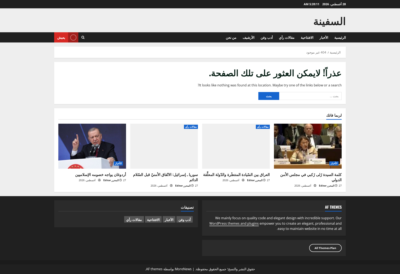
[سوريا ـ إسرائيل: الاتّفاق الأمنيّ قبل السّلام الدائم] (164, 146)
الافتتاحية (307, 37)
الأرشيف (248, 37)
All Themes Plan (325, 248)
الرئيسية (340, 37)
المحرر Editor (326, 185)
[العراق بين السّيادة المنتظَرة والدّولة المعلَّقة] (236, 146)
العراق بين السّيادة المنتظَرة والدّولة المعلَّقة (236, 174)
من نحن (231, 37)
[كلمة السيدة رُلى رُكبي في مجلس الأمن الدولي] (308, 146)
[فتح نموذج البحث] (83, 37)
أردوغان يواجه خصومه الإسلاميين (100, 174)
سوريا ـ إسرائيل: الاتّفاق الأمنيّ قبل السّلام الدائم (165, 177)
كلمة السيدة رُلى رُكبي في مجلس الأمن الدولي (311, 177)
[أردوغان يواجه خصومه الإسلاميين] (92, 146)
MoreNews (183, 269)
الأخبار (324, 37)
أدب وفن (267, 37)
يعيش (61, 37)
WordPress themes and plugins (234, 223)
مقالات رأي (287, 37)
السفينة (329, 20)
